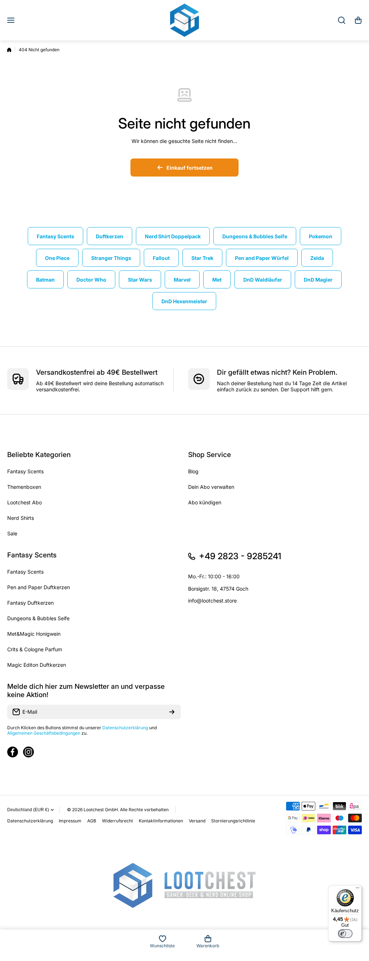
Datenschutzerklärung (125, 727)
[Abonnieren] (172, 712)
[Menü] (357, 889)
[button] (358, 20)
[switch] (345, 933)
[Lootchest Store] (184, 20)
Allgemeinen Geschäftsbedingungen (43, 733)
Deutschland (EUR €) (28, 809)
